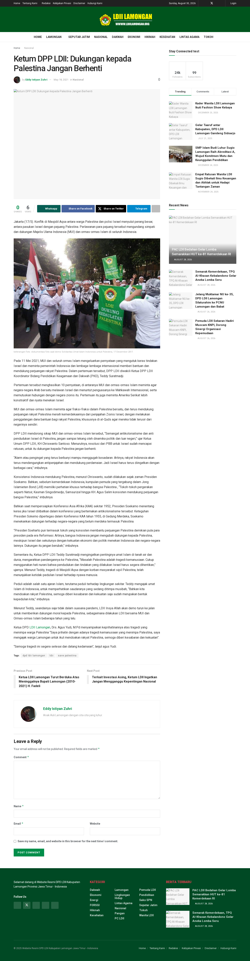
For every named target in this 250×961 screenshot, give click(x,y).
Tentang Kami (29, 3)
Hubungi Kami (95, 3)
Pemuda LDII (147, 889)
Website (95, 823)
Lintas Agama (189, 36)
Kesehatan (167, 36)
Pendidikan (146, 895)
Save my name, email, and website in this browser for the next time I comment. (68, 841)
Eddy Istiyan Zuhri (36, 79)
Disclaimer (79, 3)
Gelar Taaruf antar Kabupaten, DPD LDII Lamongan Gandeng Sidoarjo (215, 129)
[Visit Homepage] (125, 19)
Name (19, 806)
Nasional (101, 36)
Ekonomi (134, 36)
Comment (21, 757)
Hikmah (150, 36)
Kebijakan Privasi (62, 3)
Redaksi (46, 3)
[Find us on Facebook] (206, 3)
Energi (94, 900)
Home (17, 3)
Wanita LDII (146, 915)
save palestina (67, 655)
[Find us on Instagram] (36, 905)
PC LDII (119, 918)
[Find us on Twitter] (211, 3)
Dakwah (117, 36)
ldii (52, 655)
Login (233, 3)
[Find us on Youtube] (217, 3)
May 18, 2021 (61, 79)
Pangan (120, 913)
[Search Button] (234, 37)
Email (18, 823)
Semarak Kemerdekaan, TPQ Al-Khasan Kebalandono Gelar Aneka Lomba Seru (215, 276)
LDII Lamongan (39, 627)
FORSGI (95, 905)
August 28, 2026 (183, 259)
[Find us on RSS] (222, 3)
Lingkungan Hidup (122, 896)
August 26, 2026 (206, 311)
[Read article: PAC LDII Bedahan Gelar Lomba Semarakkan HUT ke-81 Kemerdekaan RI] (202, 240)
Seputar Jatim (79, 36)
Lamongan (54, 36)
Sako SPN (145, 900)
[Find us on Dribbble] (55, 905)
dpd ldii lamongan (34, 655)
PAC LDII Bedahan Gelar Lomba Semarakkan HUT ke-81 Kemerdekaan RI (214, 894)
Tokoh (208, 36)
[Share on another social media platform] (156, 208)
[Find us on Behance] (45, 905)
